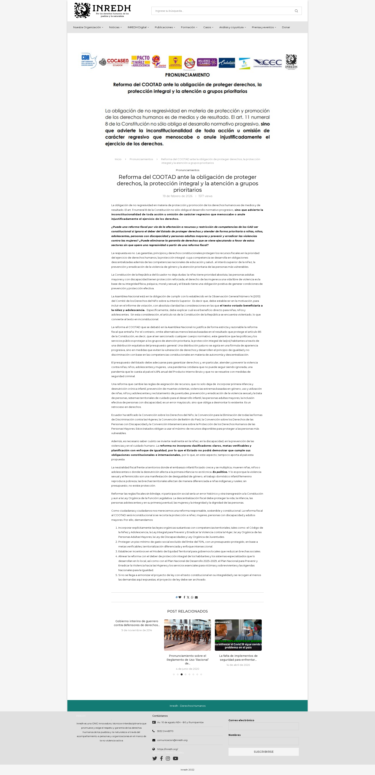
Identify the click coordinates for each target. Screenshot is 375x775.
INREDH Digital (137, 27)
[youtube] (175, 759)
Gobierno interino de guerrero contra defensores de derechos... (137, 623)
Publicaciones (164, 27)
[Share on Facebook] (184, 597)
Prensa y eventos (263, 27)
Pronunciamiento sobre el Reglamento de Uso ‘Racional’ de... (188, 659)
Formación (188, 27)
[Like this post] (180, 597)
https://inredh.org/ (167, 749)
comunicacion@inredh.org (172, 740)
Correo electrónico (241, 720)
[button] (118, 647)
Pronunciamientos (141, 159)
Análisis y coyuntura (231, 27)
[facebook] (163, 759)
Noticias (114, 27)
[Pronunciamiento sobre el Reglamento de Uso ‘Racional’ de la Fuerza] (187, 635)
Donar (286, 27)
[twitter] (156, 759)
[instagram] (169, 759)
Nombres (235, 735)
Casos (207, 27)
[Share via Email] (196, 597)
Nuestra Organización (87, 27)
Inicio (118, 159)
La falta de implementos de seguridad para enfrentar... (238, 657)
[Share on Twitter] (188, 597)
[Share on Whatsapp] (192, 597)
